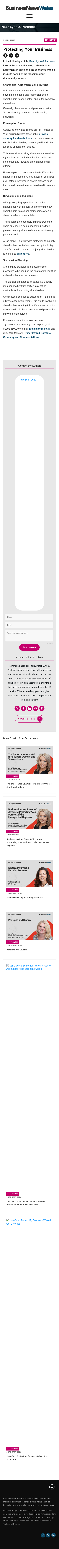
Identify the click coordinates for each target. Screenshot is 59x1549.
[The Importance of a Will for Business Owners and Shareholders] (29, 760)
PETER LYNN (50, 40)
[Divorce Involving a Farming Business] (29, 874)
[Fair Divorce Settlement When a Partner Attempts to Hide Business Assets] (29, 1077)
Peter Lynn (12, 776)
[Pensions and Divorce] (29, 926)
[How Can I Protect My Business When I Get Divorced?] (29, 1332)
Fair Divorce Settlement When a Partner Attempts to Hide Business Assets (26, 1203)
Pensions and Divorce (17, 950)
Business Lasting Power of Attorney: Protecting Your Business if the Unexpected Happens (28, 842)
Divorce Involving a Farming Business (25, 898)
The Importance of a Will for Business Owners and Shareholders (29, 785)
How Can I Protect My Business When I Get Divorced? (27, 1458)
